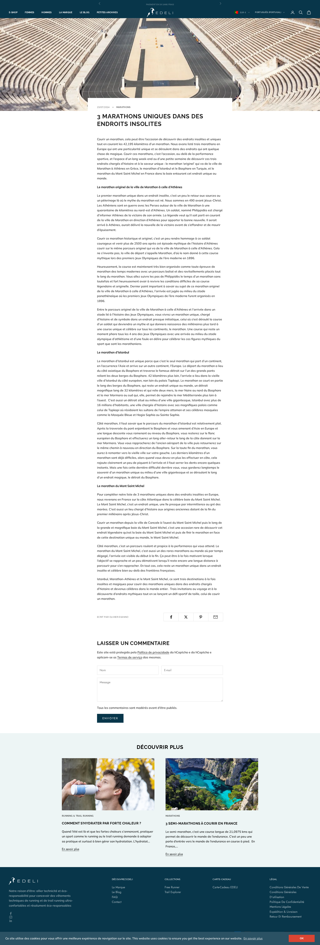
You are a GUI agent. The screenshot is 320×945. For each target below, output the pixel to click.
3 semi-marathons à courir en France (202, 823)
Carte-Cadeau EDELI (225, 887)
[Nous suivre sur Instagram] (44, 917)
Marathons (123, 107)
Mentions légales (280, 907)
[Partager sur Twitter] (186, 617)
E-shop (13, 12)
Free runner (172, 887)
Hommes (46, 12)
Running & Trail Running (78, 816)
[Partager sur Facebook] (171, 617)
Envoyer (110, 718)
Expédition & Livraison (283, 912)
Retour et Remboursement (285, 916)
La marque (65, 12)
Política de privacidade (153, 652)
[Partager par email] (215, 617)
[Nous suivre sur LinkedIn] (44, 921)
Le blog (85, 12)
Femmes (29, 12)
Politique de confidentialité (287, 902)
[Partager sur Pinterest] (201, 617)
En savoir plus (70, 849)
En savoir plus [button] (253, 938)
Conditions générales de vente (289, 887)
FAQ (115, 897)
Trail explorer (173, 892)
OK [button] (302, 938)
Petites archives (107, 12)
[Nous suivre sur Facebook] (44, 913)
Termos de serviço (129, 657)
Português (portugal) (268, 12)
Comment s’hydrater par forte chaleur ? (101, 823)
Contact (116, 902)
